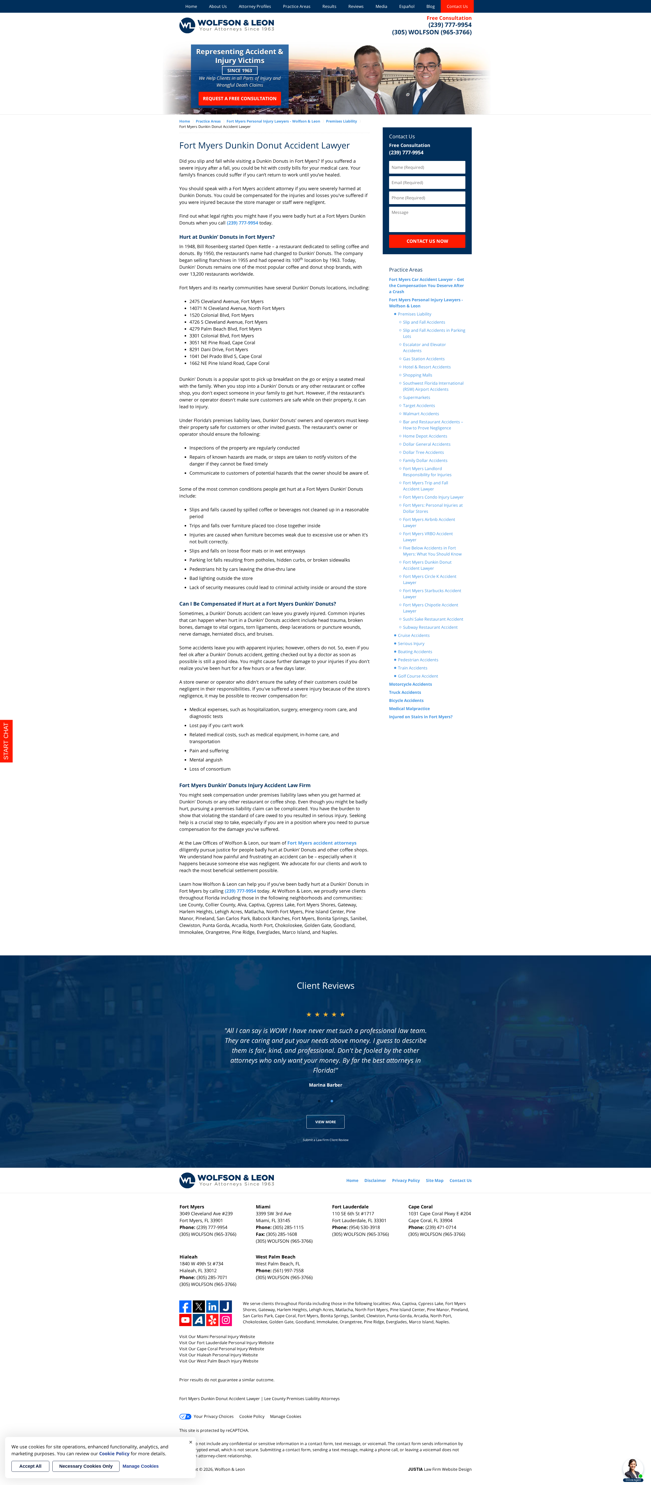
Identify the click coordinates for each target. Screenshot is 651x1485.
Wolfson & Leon (230, 1469)
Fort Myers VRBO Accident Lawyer (428, 537)
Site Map (434, 1180)
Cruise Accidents (414, 635)
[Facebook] (185, 1306)
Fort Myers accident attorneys (322, 843)
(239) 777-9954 (242, 223)
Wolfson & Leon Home (226, 25)
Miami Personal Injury (218, 1336)
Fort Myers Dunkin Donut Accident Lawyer (427, 565)
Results (329, 6)
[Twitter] (199, 1306)
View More (325, 1121)
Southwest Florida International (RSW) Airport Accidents (433, 386)
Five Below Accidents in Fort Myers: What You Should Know (432, 551)
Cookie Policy (251, 1416)
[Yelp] (212, 1320)
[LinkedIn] (212, 1306)
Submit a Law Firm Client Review (325, 1140)
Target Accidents (419, 405)
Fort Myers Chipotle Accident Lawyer (430, 608)
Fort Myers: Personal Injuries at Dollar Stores (433, 508)
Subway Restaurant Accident (430, 627)
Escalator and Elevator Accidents (424, 347)
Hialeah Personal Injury (219, 1355)
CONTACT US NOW (427, 241)
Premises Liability (414, 314)
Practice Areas (296, 6)
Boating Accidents (415, 651)
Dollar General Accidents (427, 444)
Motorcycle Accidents (410, 684)
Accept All (30, 1466)
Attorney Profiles (255, 6)
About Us (218, 6)
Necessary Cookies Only (86, 1466)
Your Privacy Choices (214, 1416)
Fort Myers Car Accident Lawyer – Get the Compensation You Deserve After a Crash (426, 285)
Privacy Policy (406, 1180)
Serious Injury (411, 643)
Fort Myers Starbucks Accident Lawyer (432, 593)
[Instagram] (226, 1320)
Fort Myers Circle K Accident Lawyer (429, 579)
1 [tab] (319, 1101)
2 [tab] (332, 1101)
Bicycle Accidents (406, 700)
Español (407, 6)
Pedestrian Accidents (418, 660)
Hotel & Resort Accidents (427, 367)
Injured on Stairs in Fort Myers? (421, 716)
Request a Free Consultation (240, 98)
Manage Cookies (285, 1416)
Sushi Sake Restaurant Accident (433, 619)
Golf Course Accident (418, 676)
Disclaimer (375, 1180)
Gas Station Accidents (424, 359)
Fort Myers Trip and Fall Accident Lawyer (425, 486)
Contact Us (457, 6)
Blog (430, 6)
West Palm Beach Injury (220, 1361)
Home (191, 6)
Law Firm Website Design (440, 1469)
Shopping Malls (417, 375)
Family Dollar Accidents (425, 460)
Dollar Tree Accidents (423, 452)
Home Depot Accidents (425, 436)
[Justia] (226, 1306)
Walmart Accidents (421, 413)
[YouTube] (185, 1320)
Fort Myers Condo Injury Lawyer (433, 497)
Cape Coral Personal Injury (223, 1349)
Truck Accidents (405, 692)
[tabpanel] (326, 1048)
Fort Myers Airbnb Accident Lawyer (429, 522)
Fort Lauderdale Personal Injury (227, 1342)
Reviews (356, 6)
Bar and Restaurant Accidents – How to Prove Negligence (433, 425)
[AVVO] (199, 1320)
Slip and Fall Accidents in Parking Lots (434, 333)
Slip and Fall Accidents (424, 322)
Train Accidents (412, 668)
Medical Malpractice (409, 708)
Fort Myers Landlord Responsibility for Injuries (427, 471)
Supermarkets (416, 397)
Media (381, 6)
